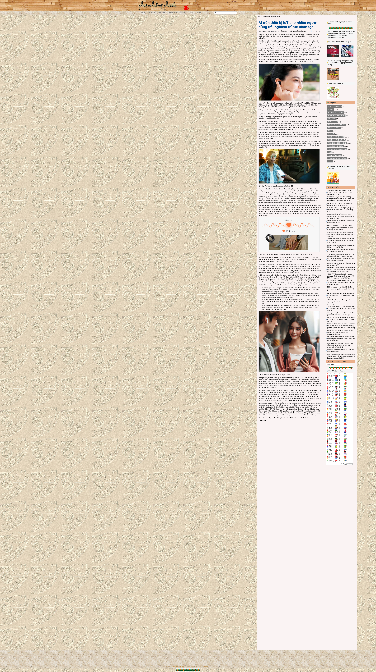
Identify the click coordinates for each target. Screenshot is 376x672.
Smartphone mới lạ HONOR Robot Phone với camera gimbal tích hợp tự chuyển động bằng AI (341, 308)
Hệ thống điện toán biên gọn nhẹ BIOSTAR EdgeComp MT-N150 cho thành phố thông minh (340, 295)
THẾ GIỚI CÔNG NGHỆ (285, 31)
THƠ (191, 13)
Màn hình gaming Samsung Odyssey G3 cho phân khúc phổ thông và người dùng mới (340, 209)
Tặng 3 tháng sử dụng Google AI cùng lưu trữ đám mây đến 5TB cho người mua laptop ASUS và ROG (340, 192)
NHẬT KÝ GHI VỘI (334, 128)
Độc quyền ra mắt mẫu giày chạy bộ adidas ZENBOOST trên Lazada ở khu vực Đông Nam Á (341, 319)
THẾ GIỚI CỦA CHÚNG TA (177, 13)
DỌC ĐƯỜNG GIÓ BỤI (335, 113)
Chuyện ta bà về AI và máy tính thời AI (339, 225)
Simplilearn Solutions (311, 275)
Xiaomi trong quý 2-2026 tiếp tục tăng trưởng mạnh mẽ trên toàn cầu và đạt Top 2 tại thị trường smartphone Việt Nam (341, 198)
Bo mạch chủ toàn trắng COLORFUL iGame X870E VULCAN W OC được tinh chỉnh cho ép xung (340, 216)
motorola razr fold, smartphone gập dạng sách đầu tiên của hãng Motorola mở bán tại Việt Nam (341, 234)
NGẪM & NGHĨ (333, 122)
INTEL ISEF (331, 119)
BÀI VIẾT (162, 13)
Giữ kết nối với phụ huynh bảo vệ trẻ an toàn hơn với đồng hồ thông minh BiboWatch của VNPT (339, 332)
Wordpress (195, 666)
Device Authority (263, 264)
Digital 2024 (270, 51)
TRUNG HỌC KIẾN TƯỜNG (337, 158)
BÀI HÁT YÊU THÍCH (335, 106)
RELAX (330, 131)
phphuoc (266, 31)
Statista (279, 47)
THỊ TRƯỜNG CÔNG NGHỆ (337, 149)
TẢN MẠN (152, 13)
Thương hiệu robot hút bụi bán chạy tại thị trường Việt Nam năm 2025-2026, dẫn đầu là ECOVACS (340, 240)
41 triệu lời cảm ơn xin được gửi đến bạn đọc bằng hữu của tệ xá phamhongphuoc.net (340, 302)
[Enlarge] (317, 66)
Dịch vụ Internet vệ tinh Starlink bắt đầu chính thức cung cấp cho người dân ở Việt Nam (340, 289)
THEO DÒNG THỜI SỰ (335, 146)
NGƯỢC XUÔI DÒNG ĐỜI (337, 125)
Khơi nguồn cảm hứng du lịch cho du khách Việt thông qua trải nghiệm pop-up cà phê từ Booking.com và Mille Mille (341, 356)
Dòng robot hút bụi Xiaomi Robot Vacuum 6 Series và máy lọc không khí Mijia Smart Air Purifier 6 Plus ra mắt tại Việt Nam (341, 269)
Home (228, 2)
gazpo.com (207, 666)
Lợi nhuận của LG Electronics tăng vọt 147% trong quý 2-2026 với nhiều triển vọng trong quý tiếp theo (341, 282)
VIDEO (330, 161)
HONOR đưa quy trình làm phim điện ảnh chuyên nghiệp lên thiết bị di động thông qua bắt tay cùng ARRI (341, 338)
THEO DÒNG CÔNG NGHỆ (300, 31)
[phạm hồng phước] (158, 10)
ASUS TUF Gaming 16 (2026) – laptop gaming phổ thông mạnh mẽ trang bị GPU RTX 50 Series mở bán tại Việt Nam (340, 276)
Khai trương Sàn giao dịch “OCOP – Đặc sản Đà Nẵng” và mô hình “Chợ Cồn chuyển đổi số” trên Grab (340, 345)
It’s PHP (234, 2)
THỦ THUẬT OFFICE (335, 155)
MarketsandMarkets (298, 59)
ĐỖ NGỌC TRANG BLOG (336, 116)
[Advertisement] (340, 482)
